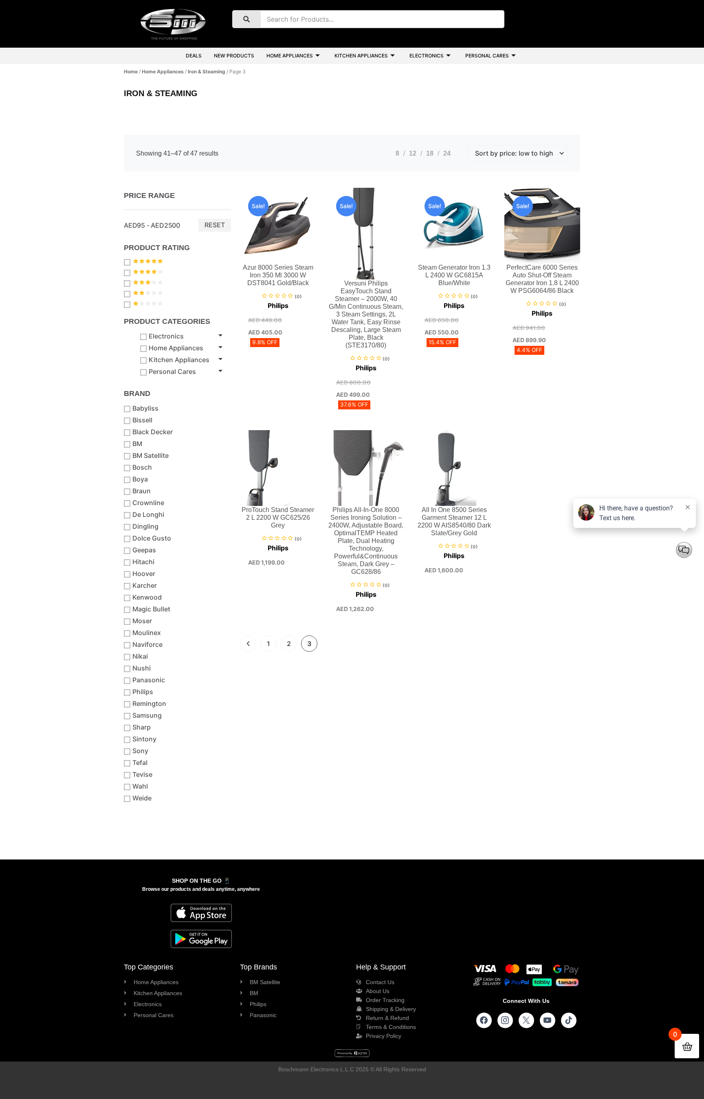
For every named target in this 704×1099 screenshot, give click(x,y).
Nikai (140, 656)
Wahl (140, 786)
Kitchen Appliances (361, 56)
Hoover (143, 574)
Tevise (142, 774)
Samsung (147, 715)
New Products (234, 56)
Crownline (148, 503)
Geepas (144, 550)
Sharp (141, 727)
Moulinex (146, 633)
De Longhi (148, 515)
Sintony (144, 739)
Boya (140, 479)
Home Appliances (289, 56)
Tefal (139, 763)
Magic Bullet (151, 609)
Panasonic (148, 680)
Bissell (142, 420)
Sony (140, 751)
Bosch (142, 467)
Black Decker (152, 432)
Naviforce (147, 644)
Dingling (145, 526)
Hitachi (143, 562)
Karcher (144, 585)
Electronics (426, 56)
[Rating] (128, 262)
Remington (149, 704)
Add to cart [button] (259, 262)
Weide (142, 798)
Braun (141, 491)
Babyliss (145, 408)
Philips (142, 692)
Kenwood (147, 597)
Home (131, 71)
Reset (215, 225)
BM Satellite (150, 455)
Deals (194, 56)
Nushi (141, 668)
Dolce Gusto (151, 538)
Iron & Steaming (206, 71)
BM (137, 444)
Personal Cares (487, 56)
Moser (142, 621)
